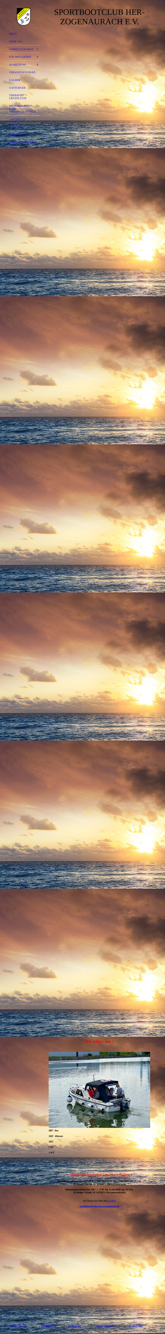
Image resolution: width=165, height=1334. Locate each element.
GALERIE (14, 80)
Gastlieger (17, 87)
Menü (13, 33)
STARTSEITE (17, 1325)
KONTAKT (15, 127)
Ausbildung (17, 64)
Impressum (16, 134)
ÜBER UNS (15, 41)
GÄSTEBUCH (17, 119)
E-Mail (111, 1200)
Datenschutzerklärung (23, 144)
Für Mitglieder (20, 56)
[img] (23, 16)
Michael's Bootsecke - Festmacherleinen (22, 109)
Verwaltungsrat (21, 49)
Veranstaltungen (22, 72)
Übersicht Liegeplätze (18, 97)
